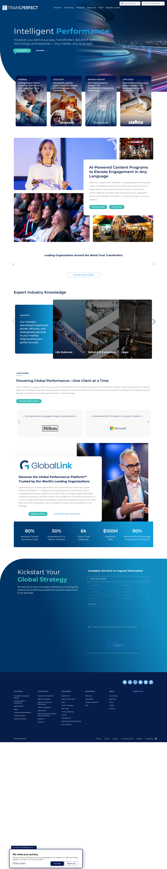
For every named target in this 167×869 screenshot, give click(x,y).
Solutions (57, 8)
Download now (95, 111)
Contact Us (138, 693)
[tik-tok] (151, 683)
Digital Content (18, 707)
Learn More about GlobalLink (67, 515)
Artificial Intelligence (44, 708)
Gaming (64, 716)
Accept (57, 863)
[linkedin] (146, 683)
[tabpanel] (119, 46)
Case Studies (89, 700)
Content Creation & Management (20, 703)
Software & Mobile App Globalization (45, 704)
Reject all (71, 864)
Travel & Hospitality (67, 706)
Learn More (60, 357)
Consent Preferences (22, 847)
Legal (63, 703)
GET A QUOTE (22, 50)
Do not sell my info (127, 740)
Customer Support (19, 717)
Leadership (112, 700)
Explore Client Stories (29, 402)
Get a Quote (117, 207)
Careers (111, 706)
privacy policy (117, 654)
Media (16, 710)
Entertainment (66, 719)
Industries (80, 8)
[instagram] (140, 683)
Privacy (98, 740)
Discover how (60, 118)
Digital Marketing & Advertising (71, 722)
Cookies (115, 740)
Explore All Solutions (20, 720)
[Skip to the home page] (20, 7)
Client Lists (88, 697)
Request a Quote (113, 8)
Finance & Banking (67, 713)
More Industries (66, 726)
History (111, 703)
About (101, 8)
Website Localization (44, 700)
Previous (14, 265)
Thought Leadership (91, 703)
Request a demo (38, 515)
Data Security (42, 712)
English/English (129, 4)
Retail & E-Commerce (68, 700)
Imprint (106, 740)
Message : (92, 605)
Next (153, 265)
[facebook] (125, 683)
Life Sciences (65, 697)
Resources (91, 8)
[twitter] (130, 683)
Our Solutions (98, 207)
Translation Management (46, 697)
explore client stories (83, 276)
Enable (157, 742)
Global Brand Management (22, 714)
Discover (40, 50)
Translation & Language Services (21, 698)
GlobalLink (41, 720)
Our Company (113, 697)
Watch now (24, 118)
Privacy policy (19, 863)
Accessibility (149, 740)
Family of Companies (151, 3)
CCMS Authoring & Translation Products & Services (47, 716)
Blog (86, 706)
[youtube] (135, 683)
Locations (112, 710)
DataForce (41, 723)
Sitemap (139, 740)
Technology (69, 8)
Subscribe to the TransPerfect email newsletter (114, 628)
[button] (153, 323)
